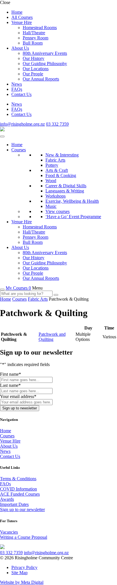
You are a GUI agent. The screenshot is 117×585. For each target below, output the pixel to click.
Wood (50, 180)
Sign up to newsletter (19, 408)
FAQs (16, 89)
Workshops (55, 196)
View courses (57, 211)
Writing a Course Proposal (23, 537)
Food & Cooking (60, 175)
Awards (7, 499)
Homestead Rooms (40, 27)
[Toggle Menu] (2, 136)
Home (16, 12)
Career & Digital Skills (65, 185)
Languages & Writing (64, 190)
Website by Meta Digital (21, 582)
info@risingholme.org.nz (22, 124)
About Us (20, 48)
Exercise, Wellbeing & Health (72, 201)
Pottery (51, 165)
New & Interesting (62, 154)
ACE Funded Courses (20, 494)
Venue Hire (21, 22)
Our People (33, 73)
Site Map (19, 572)
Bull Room (33, 43)
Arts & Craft (56, 170)
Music (51, 206)
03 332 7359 (57, 124)
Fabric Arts (55, 160)
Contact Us (21, 94)
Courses (18, 149)
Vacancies (9, 532)
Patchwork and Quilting (52, 337)
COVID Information (18, 489)
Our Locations (36, 68)
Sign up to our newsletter (22, 509)
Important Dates (14, 504)
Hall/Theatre (34, 32)
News (16, 84)
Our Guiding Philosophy (45, 63)
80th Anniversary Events (45, 53)
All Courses (22, 17)
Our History (33, 58)
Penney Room (35, 37)
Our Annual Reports (41, 79)
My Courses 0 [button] (18, 288)
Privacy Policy (24, 567)
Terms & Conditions (18, 478)
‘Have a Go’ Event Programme (73, 216)
